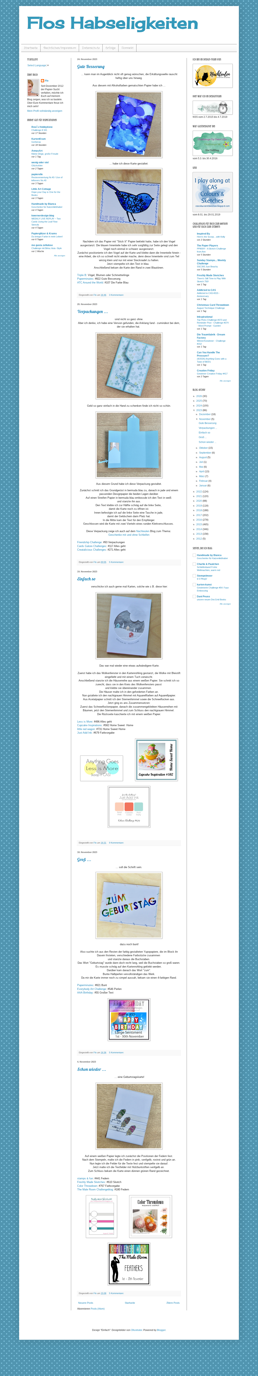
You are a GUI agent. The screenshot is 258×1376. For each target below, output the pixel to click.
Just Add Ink (84, 732)
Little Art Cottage (41, 189)
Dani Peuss (203, 596)
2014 (199, 529)
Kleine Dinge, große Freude (44, 154)
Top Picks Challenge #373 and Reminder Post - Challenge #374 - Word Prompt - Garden (213, 323)
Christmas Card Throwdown (213, 305)
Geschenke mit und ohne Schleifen (128, 534)
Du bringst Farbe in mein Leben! (47, 236)
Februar (203, 481)
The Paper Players (207, 245)
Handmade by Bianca (43, 204)
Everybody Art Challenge (91, 988)
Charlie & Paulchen (208, 564)
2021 (199, 496)
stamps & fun (85, 1178)
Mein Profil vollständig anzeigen (44, 111)
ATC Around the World (90, 282)
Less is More (84, 721)
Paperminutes (85, 278)
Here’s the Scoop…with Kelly (211, 237)
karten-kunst (204, 584)
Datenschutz (91, 48)
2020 (199, 500)
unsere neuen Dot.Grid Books (211, 599)
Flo (46, 80)
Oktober (203, 448)
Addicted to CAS (206, 290)
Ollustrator (136, 1330)
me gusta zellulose (42, 245)
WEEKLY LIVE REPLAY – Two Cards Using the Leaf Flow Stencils (46, 221)
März (202, 476)
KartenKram (38, 138)
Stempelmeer (204, 575)
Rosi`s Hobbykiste (42, 127)
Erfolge (110, 48)
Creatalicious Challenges (91, 549)
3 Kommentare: (117, 295)
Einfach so (86, 579)
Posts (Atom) (98, 1308)
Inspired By (203, 233)
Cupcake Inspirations (89, 725)
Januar (203, 485)
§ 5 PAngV (202, 579)
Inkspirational (204, 316)
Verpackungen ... (92, 311)
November (205, 419)
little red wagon (86, 729)
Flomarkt (127, 48)
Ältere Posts (173, 1303)
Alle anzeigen (59, 256)
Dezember (205, 414)
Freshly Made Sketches (91, 1182)
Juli (201, 462)
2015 (199, 524)
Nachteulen (142, 531)
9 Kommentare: (117, 843)
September (205, 452)
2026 (199, 396)
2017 (199, 515)
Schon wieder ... (91, 1069)
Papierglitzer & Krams (44, 233)
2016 (199, 519)
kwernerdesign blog (42, 215)
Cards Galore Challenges (91, 546)
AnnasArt (37, 150)
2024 (199, 405)
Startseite (30, 48)
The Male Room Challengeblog (95, 1189)
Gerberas (36, 142)
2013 (199, 533)
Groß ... (84, 859)
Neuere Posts (85, 1303)
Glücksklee (37, 165)
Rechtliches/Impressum (60, 48)
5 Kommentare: (117, 562)
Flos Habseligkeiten (112, 22)
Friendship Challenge (89, 542)
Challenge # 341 (39, 130)
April (202, 471)
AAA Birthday (85, 992)
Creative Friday (206, 370)
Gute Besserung (91, 66)
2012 (199, 538)
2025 (199, 400)
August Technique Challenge (211, 308)
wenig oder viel (40, 162)
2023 (199, 410)
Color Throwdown (87, 1185)
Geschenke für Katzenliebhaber (46, 207)
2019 (199, 505)
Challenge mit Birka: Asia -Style (46, 248)
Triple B (81, 275)
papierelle (37, 174)
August (203, 457)
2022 (199, 491)
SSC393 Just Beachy (207, 266)
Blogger (161, 1330)
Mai (201, 466)
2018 (199, 510)
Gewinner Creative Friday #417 (212, 373)
